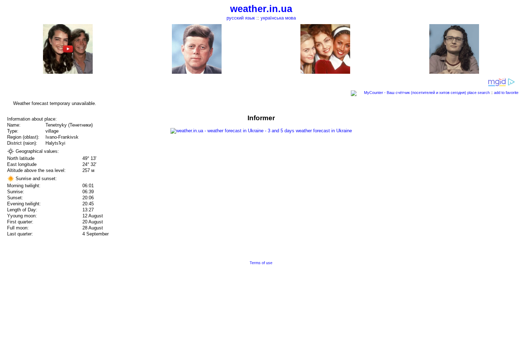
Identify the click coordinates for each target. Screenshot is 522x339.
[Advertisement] (450, 163)
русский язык (241, 18)
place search (478, 92)
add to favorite (506, 92)
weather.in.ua (261, 9)
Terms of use (261, 263)
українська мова (278, 18)
